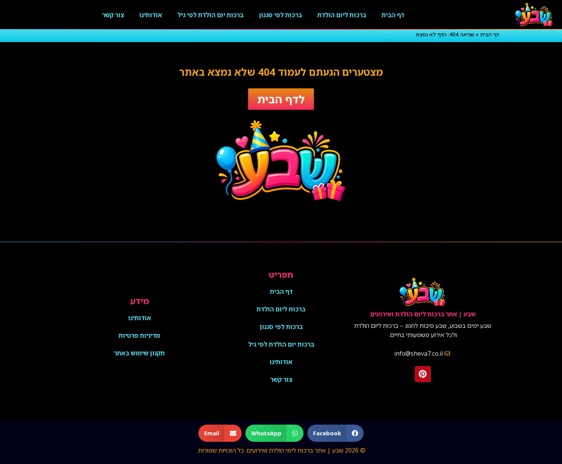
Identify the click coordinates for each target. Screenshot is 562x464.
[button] (335, 433)
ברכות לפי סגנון (280, 15)
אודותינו (150, 15)
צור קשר (113, 15)
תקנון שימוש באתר (139, 353)
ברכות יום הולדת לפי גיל (210, 15)
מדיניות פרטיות (139, 335)
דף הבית (393, 15)
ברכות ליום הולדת (341, 15)
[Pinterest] (423, 374)
